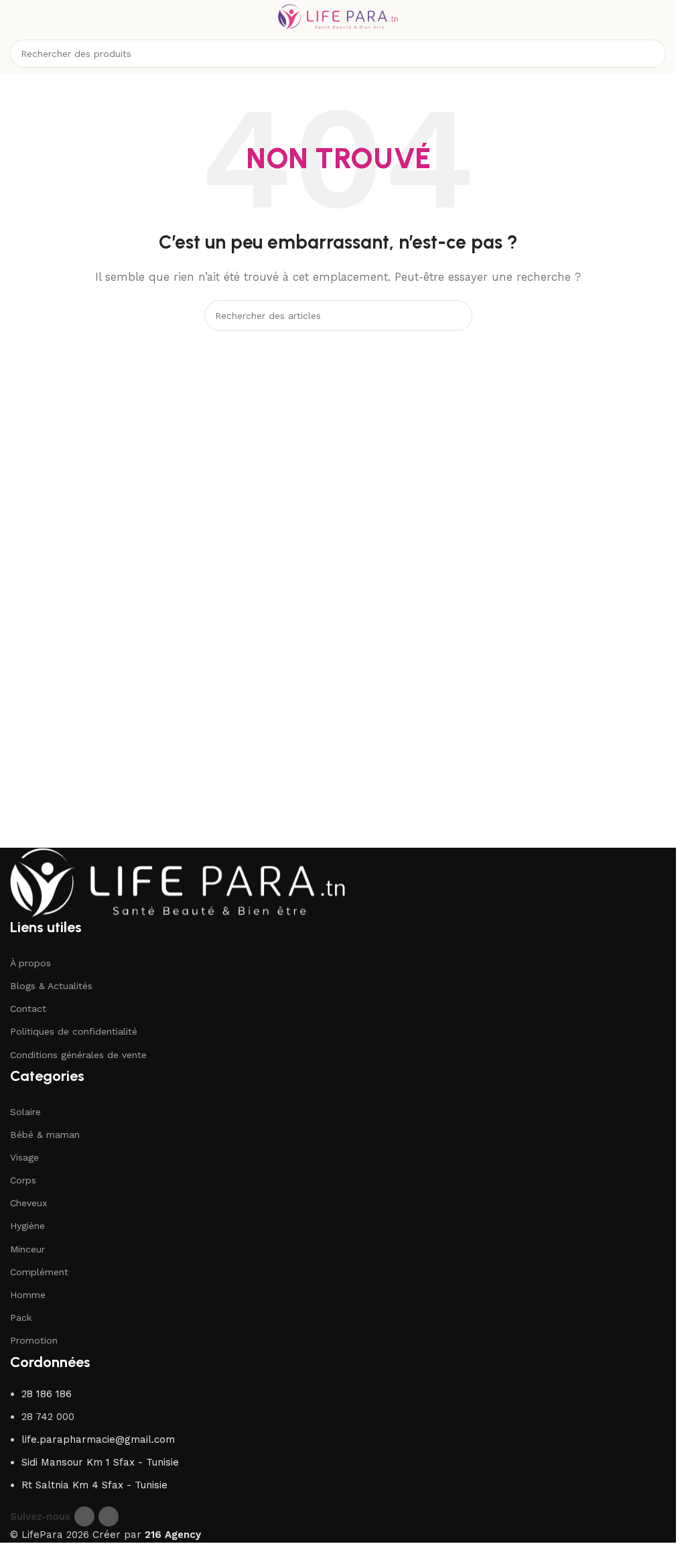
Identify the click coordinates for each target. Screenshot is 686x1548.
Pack (20, 1317)
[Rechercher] (652, 54)
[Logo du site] (338, 16)
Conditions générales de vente (78, 1054)
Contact (28, 1008)
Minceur (27, 1249)
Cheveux (28, 1203)
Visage (24, 1157)
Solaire (25, 1111)
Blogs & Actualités (51, 985)
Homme (28, 1294)
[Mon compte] (660, 16)
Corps (23, 1180)
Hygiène (27, 1225)
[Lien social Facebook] (84, 1516)
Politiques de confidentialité (73, 1031)
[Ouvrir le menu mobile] (15, 16)
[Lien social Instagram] (108, 1516)
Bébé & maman (45, 1134)
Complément (39, 1272)
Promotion (34, 1340)
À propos (30, 963)
